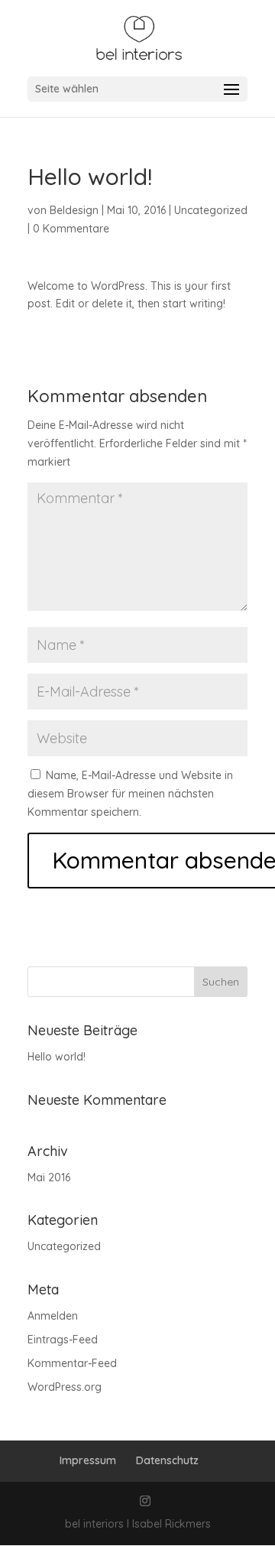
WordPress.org (65, 1387)
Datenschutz (167, 1460)
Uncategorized (210, 210)
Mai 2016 (49, 1177)
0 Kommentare (71, 228)
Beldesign (74, 210)
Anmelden (53, 1316)
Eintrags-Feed (63, 1339)
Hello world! (57, 1057)
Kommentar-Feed (72, 1363)
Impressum (88, 1460)
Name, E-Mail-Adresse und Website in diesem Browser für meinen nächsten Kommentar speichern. (130, 793)
